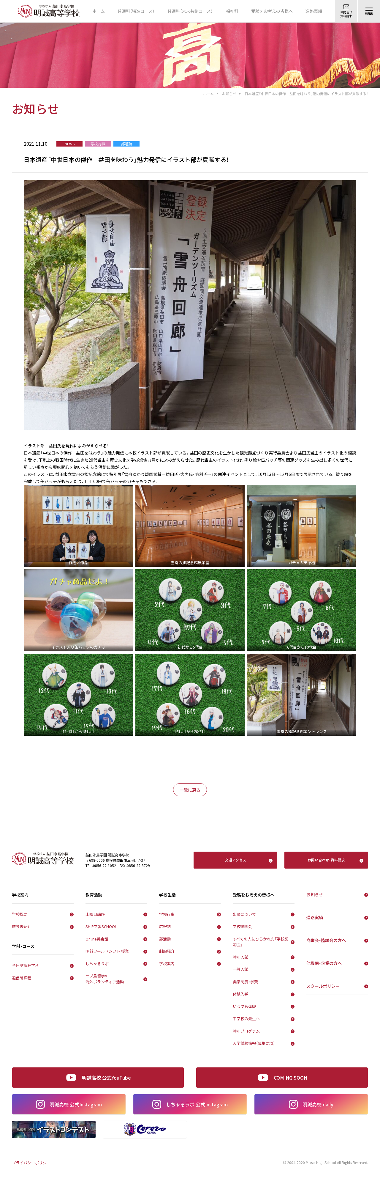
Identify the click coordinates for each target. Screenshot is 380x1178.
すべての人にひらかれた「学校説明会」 (260, 942)
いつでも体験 (244, 1006)
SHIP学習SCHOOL (101, 926)
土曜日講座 (95, 914)
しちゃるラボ (97, 963)
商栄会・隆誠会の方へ (326, 940)
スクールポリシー (323, 986)
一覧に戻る (190, 790)
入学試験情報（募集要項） (254, 1043)
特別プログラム (246, 1031)
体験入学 (240, 994)
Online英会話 (97, 939)
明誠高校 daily (318, 1104)
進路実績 (313, 11)
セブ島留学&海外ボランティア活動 (105, 978)
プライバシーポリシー (31, 1163)
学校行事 (167, 914)
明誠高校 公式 (76, 1104)
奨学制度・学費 (245, 981)
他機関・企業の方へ (324, 963)
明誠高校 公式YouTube (106, 1077)
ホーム (98, 11)
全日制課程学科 (25, 965)
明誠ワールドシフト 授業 (107, 951)
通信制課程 (21, 978)
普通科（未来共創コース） (190, 11)
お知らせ (229, 93)
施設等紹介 (21, 926)
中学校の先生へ (246, 1018)
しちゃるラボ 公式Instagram (197, 1104)
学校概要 (19, 914)
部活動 (165, 939)
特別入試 (240, 957)
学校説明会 (242, 926)
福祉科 (232, 11)
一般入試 (240, 969)
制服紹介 (167, 951)
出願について (244, 914)
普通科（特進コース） (136, 11)
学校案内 (167, 963)
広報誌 (165, 926)
